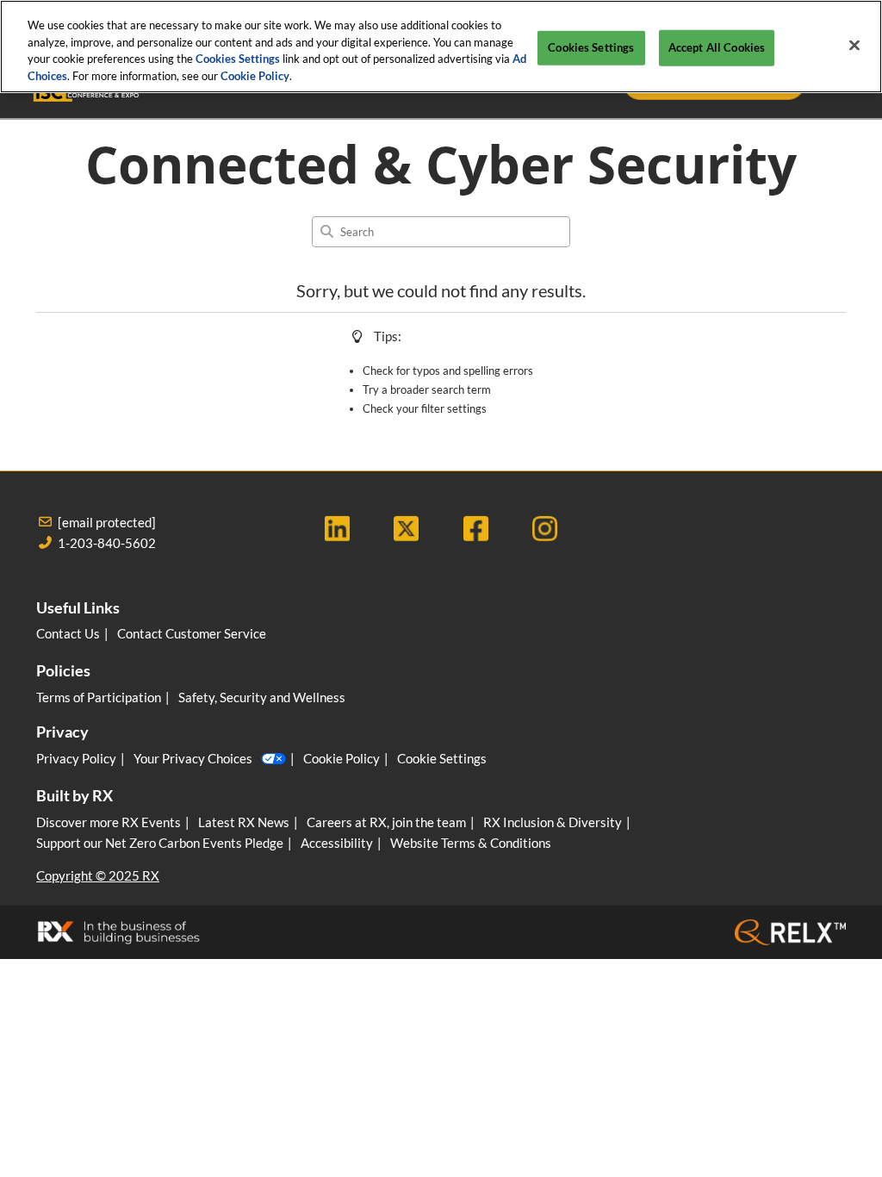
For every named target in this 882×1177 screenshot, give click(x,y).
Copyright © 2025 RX (97, 875)
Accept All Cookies (716, 47)
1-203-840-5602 (107, 543)
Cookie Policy (254, 76)
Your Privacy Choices (193, 758)
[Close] (854, 46)
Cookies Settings (238, 58)
